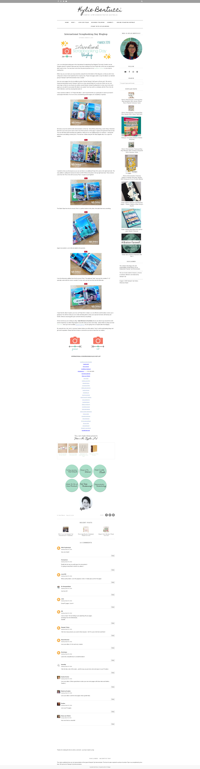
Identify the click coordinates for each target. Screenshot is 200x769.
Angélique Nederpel (99, 68)
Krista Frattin (86, 414)
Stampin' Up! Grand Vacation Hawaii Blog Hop (131, 138)
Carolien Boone (86, 402)
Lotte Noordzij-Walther (86, 397)
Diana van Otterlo (66, 716)
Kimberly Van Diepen (86, 428)
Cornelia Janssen (86, 406)
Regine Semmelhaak (86, 421)
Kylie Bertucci (100, 10)
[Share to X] (110, 515)
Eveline (63, 703)
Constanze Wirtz (86, 385)
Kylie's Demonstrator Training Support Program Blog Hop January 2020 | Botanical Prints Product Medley (132, 177)
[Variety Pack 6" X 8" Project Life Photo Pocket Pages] (83, 452)
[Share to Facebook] (106, 515)
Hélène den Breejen (85, 388)
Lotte (62, 599)
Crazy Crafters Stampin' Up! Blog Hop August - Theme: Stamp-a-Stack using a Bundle (132, 204)
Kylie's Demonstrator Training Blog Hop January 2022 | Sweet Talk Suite (131, 113)
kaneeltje (63, 664)
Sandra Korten (86, 390)
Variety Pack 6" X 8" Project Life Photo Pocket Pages (83, 455)
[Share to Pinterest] (113, 515)
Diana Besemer (85, 418)
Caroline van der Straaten (86, 362)
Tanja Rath (86, 378)
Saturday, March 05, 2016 (66, 549)
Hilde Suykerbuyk (86, 404)
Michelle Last (86, 392)
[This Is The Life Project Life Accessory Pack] (73, 452)
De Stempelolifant (66, 586)
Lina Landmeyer (86, 399)
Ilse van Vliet (86, 423)
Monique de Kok (86, 395)
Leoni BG (63, 574)
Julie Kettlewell (85, 425)
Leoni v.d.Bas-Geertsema (86, 411)
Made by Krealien (66, 691)
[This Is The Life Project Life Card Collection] (62, 452)
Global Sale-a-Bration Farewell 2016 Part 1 (132, 255)
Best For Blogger (107, 767)
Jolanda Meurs (85, 383)
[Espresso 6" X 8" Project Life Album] (94, 452)
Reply (113, 555)
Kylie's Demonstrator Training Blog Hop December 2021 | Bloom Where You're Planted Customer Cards (132, 101)
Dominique (64, 652)
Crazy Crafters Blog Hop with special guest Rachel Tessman (131, 230)
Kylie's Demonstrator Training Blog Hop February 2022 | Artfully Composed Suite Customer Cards (132, 150)
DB (62, 611)
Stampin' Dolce (65, 627)
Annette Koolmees (86, 416)
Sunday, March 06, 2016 (66, 717)
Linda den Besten (86, 409)
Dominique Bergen (80, 324)
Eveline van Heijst (86, 380)
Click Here (59, 324)
